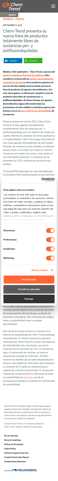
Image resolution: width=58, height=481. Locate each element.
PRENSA (19, 19)
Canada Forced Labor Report (16, 457)
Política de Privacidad (13, 444)
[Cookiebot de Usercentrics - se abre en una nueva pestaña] (42, 180)
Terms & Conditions (12, 440)
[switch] (50, 239)
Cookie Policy (10, 448)
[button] (13, 60)
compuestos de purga (13, 82)
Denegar (29, 299)
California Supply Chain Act (16, 453)
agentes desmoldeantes (41, 78)
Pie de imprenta (11, 435)
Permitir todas (29, 279)
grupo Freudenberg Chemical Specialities (23, 75)
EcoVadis (28, 377)
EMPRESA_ (9, 19)
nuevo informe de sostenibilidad (35, 110)
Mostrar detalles (40, 270)
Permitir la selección (29, 289)
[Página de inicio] (12, 6)
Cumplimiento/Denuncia (15, 461)
